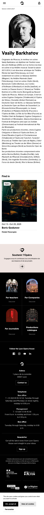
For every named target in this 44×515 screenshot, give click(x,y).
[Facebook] (14, 353)
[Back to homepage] (22, 3)
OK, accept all (10, 504)
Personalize (9, 509)
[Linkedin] (30, 353)
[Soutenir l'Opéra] (22, 266)
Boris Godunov (10, 227)
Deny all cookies (28, 504)
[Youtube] (24, 353)
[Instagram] (19, 353)
